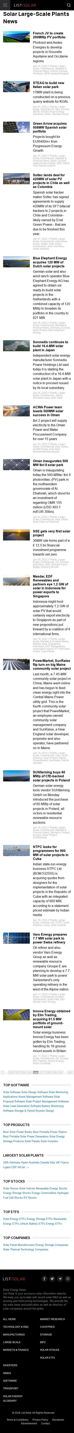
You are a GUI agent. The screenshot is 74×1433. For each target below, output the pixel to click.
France (64, 1162)
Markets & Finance (16, 1349)
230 (60, 1072)
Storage (46, 1334)
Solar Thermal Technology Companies (25, 1249)
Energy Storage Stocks (17, 1193)
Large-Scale (12, 1342)
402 (70, 1072)
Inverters (10, 1365)
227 (42, 1072)
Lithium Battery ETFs (32, 1223)
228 (48, 1072)
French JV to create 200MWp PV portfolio (49, 35)
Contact (45, 1423)
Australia (34, 1162)
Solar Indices (27, 1188)
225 (29, 1072)
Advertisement (29, 1423)
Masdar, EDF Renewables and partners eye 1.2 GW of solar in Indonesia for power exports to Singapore (50, 586)
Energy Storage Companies (52, 1244)
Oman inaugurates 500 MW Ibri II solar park (50, 463)
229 (54, 1072)
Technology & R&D (16, 1326)
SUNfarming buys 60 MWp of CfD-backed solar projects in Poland (51, 776)
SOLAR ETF (47, 1357)
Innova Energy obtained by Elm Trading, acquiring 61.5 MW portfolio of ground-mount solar (51, 1019)
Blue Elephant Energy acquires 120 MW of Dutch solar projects (50, 262)
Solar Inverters (49, 1141)
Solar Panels (32, 1141)
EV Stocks (30, 1197)
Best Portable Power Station (50, 1131)
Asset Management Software (35, 1096)
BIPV (43, 1342)
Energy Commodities (44, 1193)
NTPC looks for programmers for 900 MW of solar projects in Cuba (50, 853)
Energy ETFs (54, 1223)
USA (6, 1162)
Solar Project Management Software (47, 1101)
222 (11, 1072)
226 (36, 1072)
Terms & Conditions (17, 1419)
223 (17, 1072)
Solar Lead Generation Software (22, 1106)
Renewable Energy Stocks (51, 1188)
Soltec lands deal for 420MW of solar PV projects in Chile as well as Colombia (51, 181)
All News (9, 1319)
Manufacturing (14, 1334)
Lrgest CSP (10, 1167)
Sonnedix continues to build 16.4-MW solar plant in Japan (50, 346)
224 (23, 1072)
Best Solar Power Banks (17, 1131)
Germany (14, 1162)
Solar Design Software (34, 1092)
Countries (47, 1326)
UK (58, 1162)
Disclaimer (58, 1419)
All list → (23, 1167)
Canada (44, 1162)
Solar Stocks (10, 1188)
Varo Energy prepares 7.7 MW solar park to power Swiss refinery (50, 938)
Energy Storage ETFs (40, 1218)
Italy (52, 1162)
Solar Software (12, 1092)
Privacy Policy (40, 1419)
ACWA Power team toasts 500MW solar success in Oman (48, 411)
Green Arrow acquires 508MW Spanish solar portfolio (50, 127)
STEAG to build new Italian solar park (48, 85)
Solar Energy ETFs (14, 1218)
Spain (24, 1162)
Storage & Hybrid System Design (34, 1110)
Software (10, 1380)
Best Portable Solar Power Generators (26, 1136)
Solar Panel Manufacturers (19, 1244)
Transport (10, 1388)
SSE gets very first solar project (51, 533)
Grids (7, 1373)
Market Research (52, 1319)
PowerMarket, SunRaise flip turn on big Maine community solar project (52, 664)
